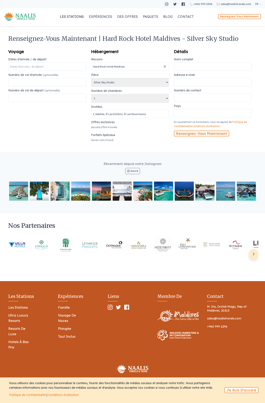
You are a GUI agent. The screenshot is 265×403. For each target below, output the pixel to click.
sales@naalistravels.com (224, 318)
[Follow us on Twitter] (175, 4)
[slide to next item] (253, 254)
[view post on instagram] (18, 191)
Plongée (64, 329)
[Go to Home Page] (20, 16)
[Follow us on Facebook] (184, 4)
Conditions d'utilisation (206, 126)
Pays (177, 106)
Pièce (95, 75)
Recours (96, 59)
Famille (64, 307)
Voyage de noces (67, 318)
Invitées (118, 110)
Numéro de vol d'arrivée (33, 75)
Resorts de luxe (16, 331)
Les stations (72, 17)
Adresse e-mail (184, 75)
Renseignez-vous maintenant (239, 16)
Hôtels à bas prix (18, 344)
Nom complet (183, 59)
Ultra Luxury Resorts (18, 318)
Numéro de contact (187, 90)
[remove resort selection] (165, 65)
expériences (100, 17)
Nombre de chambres (106, 91)
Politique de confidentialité (27, 395)
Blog (168, 17)
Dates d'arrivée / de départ (27, 59)
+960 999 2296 (217, 326)
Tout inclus (66, 336)
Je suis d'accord (241, 390)
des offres (127, 17)
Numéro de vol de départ (34, 90)
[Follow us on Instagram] (167, 4)
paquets (150, 17)
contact (186, 17)
